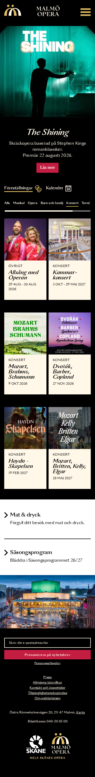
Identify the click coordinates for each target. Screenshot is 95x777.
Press (47, 677)
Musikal (19, 203)
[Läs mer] (47, 73)
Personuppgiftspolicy (47, 663)
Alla (7, 203)
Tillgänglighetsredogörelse (47, 693)
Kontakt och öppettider (47, 687)
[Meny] (85, 12)
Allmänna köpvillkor (47, 682)
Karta (80, 712)
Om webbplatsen (47, 698)
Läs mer (47, 168)
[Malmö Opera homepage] (12, 11)
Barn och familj (52, 203)
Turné (86, 203)
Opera (32, 203)
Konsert (72, 203)
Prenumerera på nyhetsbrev (47, 654)
